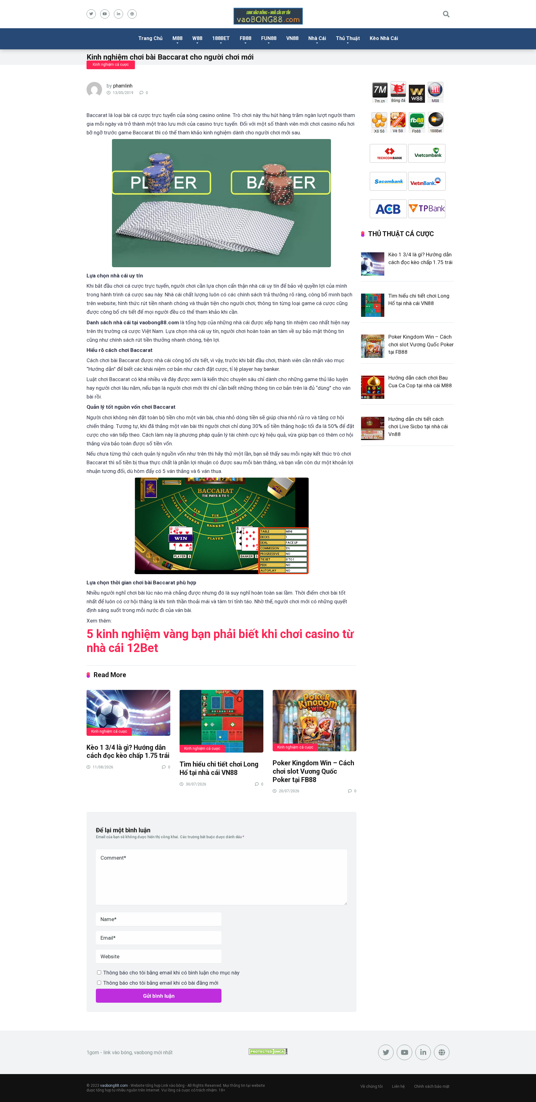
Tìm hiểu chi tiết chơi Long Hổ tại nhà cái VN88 (219, 768)
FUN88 (268, 38)
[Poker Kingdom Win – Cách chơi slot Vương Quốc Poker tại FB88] (314, 720)
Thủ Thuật (348, 38)
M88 (177, 38)
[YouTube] (104, 14)
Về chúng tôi (371, 1086)
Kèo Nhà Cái (384, 38)
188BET (221, 38)
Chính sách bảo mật (431, 1086)
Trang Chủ (150, 38)
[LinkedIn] (118, 14)
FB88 (245, 38)
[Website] (132, 14)
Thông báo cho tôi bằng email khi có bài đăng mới (160, 983)
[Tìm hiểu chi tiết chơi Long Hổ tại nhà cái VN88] (221, 721)
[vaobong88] (268, 16)
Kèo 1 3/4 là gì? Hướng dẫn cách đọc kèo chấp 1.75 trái (128, 752)
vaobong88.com (114, 1085)
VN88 (292, 38)
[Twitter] (91, 14)
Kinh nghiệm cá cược (111, 64)
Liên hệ (398, 1086)
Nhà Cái (317, 38)
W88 (197, 38)
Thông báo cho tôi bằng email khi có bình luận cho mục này (171, 972)
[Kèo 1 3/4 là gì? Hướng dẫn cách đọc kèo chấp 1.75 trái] (128, 712)
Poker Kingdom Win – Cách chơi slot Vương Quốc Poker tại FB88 (313, 771)
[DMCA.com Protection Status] (268, 1053)
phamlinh (122, 86)
